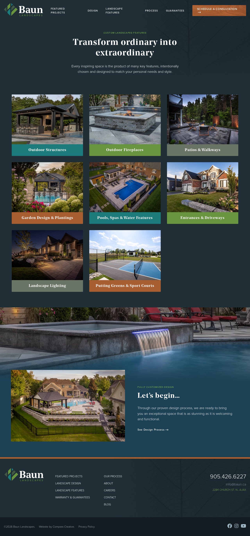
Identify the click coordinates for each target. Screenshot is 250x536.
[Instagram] (236, 526)
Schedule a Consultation (217, 9)
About (108, 483)
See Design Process (151, 429)
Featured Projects (58, 10)
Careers (109, 490)
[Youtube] (243, 526)
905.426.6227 (228, 476)
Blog (107, 504)
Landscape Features (114, 10)
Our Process (113, 476)
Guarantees (175, 10)
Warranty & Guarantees (72, 497)
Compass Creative (63, 526)
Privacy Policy (87, 526)
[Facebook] (229, 526)
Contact (110, 497)
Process (151, 10)
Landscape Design (68, 483)
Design (93, 10)
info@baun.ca (236, 484)
